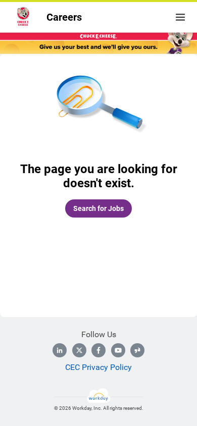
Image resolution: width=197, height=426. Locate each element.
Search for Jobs (98, 208)
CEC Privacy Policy (98, 367)
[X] (79, 350)
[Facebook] (98, 350)
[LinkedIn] (60, 350)
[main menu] (180, 17)
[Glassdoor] (137, 350)
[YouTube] (118, 350)
